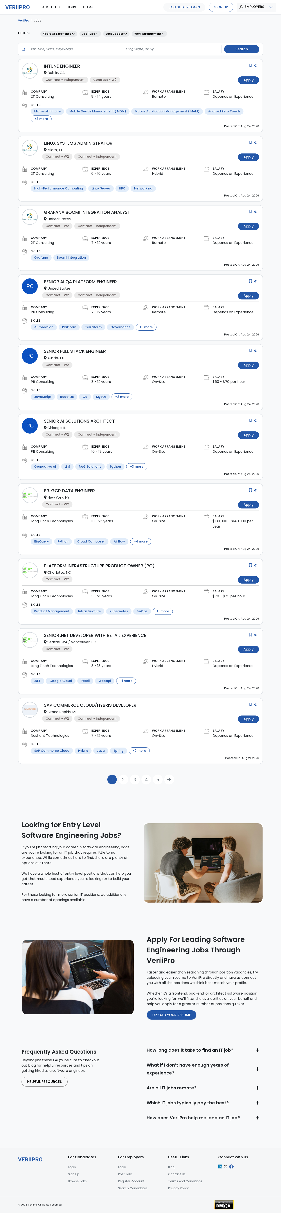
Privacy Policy (178, 1188)
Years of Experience (57, 34)
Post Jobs (125, 1174)
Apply (248, 80)
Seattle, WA (57, 642)
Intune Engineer (62, 66)
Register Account (131, 1181)
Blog (171, 1167)
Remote (159, 96)
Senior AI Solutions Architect (79, 421)
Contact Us (177, 1174)
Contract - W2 (105, 80)
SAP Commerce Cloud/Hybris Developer (90, 705)
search (242, 49)
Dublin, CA (56, 72)
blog (88, 7)
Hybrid (157, 173)
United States (59, 219)
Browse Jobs (77, 1181)
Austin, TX (55, 357)
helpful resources (44, 1081)
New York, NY (58, 497)
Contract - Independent (65, 80)
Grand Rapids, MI (61, 711)
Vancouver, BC (83, 642)
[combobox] (72, 49)
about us (51, 7)
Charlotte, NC (59, 572)
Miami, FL (55, 149)
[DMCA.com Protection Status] (224, 1204)
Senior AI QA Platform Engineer (80, 282)
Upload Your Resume (171, 1014)
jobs (71, 7)
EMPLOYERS (254, 6)
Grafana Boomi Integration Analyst (87, 212)
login (72, 1167)
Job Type (89, 34)
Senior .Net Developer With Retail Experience (95, 635)
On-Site (158, 381)
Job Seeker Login (184, 7)
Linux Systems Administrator (78, 143)
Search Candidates (133, 1188)
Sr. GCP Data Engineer (69, 491)
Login (122, 1167)
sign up (221, 7)
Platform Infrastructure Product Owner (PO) (99, 566)
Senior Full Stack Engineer (75, 351)
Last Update (115, 34)
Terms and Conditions (185, 1181)
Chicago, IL (56, 427)
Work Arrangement (148, 34)
